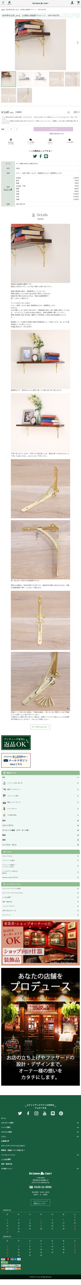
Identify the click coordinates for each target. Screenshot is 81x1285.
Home (3, 9)
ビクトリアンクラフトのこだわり (13, 1146)
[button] (77, 42)
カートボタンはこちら (39, 727)
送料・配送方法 (6, 1164)
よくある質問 (6, 1159)
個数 (2, 129)
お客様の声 (5, 1141)
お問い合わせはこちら (56, 133)
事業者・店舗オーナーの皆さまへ (13, 1150)
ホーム (3, 1118)
